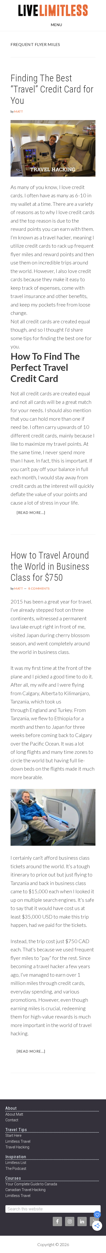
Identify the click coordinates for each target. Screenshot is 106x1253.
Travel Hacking (17, 1147)
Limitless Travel (17, 1141)
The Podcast (15, 1168)
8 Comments (39, 588)
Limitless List (15, 1163)
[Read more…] (34, 514)
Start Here (13, 1135)
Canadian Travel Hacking (25, 1190)
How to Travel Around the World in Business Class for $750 (50, 566)
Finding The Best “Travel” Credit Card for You (52, 89)
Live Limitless (53, 10)
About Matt (14, 1114)
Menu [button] (56, 24)
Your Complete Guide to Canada (31, 1184)
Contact (11, 1120)
